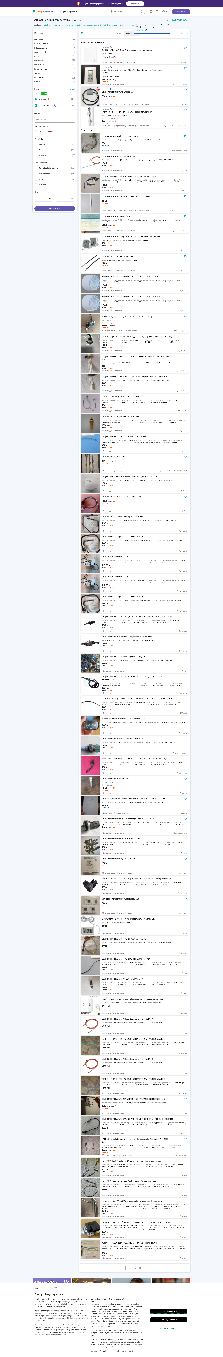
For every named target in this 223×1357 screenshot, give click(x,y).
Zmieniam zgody (168, 1328)
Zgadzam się (170, 1311)
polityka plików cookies (99, 1351)
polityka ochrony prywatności (121, 1351)
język (55, 1287)
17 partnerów (71, 1327)
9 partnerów (64, 1330)
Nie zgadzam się (170, 1320)
